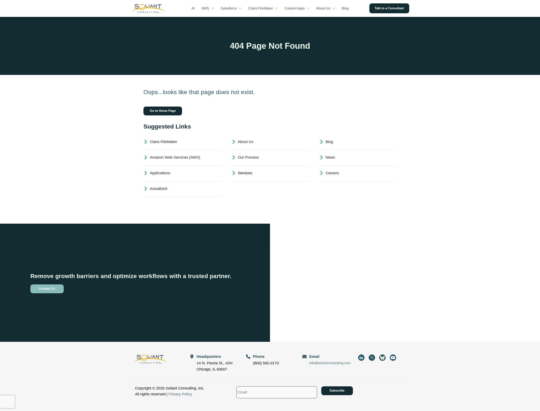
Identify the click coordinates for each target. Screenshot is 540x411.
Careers (332, 173)
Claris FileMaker (163, 142)
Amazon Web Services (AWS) (175, 157)
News (330, 157)
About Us (245, 142)
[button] (211, 8)
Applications (160, 173)
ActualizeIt (158, 189)
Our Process (248, 157)
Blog (329, 142)
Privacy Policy (180, 394)
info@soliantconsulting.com (330, 363)
